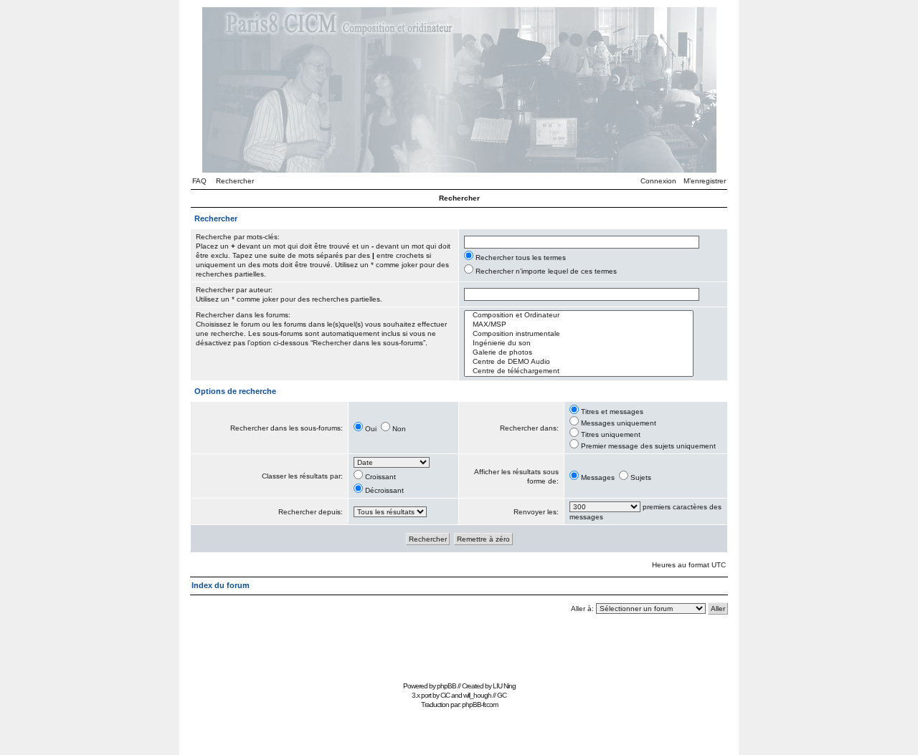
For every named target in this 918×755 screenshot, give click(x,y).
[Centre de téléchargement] (579, 371)
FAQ (199, 181)
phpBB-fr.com (480, 704)
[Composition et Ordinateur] (579, 315)
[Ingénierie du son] (579, 343)
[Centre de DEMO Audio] (579, 362)
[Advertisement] (459, 645)
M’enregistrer (704, 181)
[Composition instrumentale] (579, 334)
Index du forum (220, 585)
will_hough (477, 695)
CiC (445, 695)
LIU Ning (504, 686)
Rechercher (235, 181)
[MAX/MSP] (579, 325)
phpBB (446, 686)
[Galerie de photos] (579, 352)
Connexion (658, 181)
